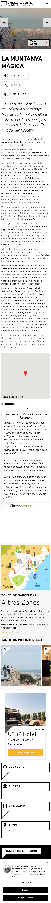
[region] (25, 881)
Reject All (25, 890)
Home (3, 51)
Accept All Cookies (25, 898)
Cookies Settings (25, 882)
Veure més (8, 632)
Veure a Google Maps (13, 397)
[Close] (48, 862)
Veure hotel (15, 744)
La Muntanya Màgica (18, 51)
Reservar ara (25, 753)
